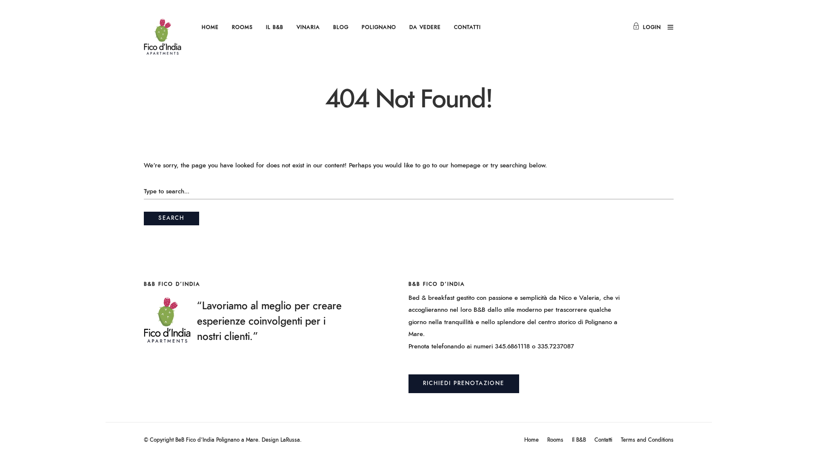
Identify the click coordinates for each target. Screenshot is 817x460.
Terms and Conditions (647, 440)
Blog (341, 27)
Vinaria (308, 27)
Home (210, 27)
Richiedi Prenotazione (463, 383)
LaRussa (290, 440)
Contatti (467, 27)
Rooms (242, 27)
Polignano (379, 27)
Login (652, 27)
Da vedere (425, 27)
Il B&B (274, 27)
